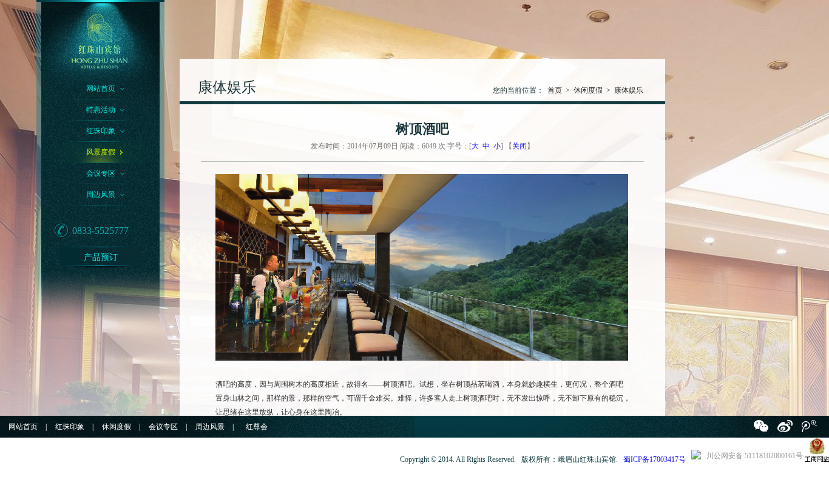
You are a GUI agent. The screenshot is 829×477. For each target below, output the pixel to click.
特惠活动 (100, 109)
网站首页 (100, 88)
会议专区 (100, 173)
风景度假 (100, 152)
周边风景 (100, 194)
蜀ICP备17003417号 (654, 459)
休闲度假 (588, 90)
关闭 (519, 146)
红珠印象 (100, 131)
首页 (554, 90)
